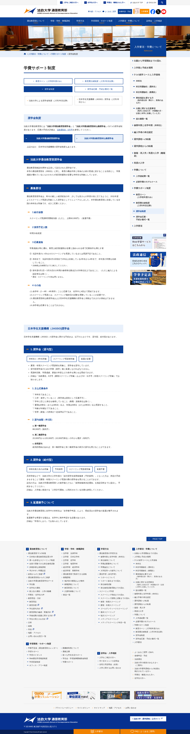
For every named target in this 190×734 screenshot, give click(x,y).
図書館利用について (71, 648)
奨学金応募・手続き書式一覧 (100, 89)
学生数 (32, 584)
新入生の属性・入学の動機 (40, 591)
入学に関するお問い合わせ (110, 668)
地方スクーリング (108, 616)
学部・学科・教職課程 (60, 22)
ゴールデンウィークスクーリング (114, 609)
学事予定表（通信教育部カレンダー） (43, 648)
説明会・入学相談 (154, 22)
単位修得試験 (106, 584)
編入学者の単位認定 (143, 132)
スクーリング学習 (106, 591)
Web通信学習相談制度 (38, 658)
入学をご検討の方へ (70, 2)
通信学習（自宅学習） (108, 574)
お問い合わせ (130, 708)
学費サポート (68, 662)
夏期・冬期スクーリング (110, 605)
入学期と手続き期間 (143, 68)
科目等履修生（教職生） (146, 92)
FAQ (145, 731)
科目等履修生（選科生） (146, 86)
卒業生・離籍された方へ (116, 2)
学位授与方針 (34, 609)
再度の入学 (139, 163)
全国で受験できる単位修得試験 (42, 564)
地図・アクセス (95, 11)
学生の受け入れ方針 (37, 619)
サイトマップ (99, 708)
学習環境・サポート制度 (102, 22)
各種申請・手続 (125, 11)
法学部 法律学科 (70, 553)
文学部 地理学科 (70, 564)
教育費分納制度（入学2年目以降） (100, 81)
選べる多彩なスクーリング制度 (42, 560)
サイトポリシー (83, 708)
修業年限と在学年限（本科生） (148, 125)
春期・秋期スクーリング (110, 602)
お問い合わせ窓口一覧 (37, 636)
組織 (30, 626)
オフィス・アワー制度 (38, 665)
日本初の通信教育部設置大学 (41, 557)
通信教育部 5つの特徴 (37, 553)
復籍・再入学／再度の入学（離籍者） (149, 154)
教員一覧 (66, 595)
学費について (140, 170)
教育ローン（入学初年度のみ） (49, 81)
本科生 (139, 81)
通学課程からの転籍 (143, 146)
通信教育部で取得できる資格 (75, 574)
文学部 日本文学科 (71, 557)
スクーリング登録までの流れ (112, 595)
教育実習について (71, 588)
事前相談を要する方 (149, 100)
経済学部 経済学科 (71, 567)
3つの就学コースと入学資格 (147, 75)
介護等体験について (72, 591)
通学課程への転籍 (142, 139)
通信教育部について (36, 22)
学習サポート (33, 651)
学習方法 (80, 22)
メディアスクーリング (110, 619)
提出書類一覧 (142, 119)
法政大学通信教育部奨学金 (48, 138)
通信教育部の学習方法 (108, 553)
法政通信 (138, 659)
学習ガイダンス (35, 655)
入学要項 (138, 226)
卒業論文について (108, 567)
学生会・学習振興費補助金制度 (75, 658)
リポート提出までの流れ (110, 581)
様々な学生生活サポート (72, 655)
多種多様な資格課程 (37, 567)
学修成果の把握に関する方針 (41, 616)
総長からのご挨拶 (35, 574)
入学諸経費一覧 (143, 176)
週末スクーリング (108, 612)
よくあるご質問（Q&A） (145, 652)
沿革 (30, 622)
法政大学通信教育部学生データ (40, 581)
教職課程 (66, 577)
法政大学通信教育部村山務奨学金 (98, 138)
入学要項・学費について (129, 22)
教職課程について (71, 584)
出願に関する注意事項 (149, 110)
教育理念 (33, 602)
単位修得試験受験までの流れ (112, 588)
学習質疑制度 (34, 662)
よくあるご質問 (110, 11)
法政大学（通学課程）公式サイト (147, 719)
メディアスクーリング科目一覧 (113, 622)
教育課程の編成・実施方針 (40, 612)
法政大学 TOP (137, 3)
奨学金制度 (49, 89)
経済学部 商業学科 (71, 571)
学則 (30, 629)
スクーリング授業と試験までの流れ (115, 598)
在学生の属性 (34, 588)
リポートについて (108, 577)
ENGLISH (152, 3)
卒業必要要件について (110, 564)
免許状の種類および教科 (74, 581)
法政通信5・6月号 (65, 130)
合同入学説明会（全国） (109, 664)
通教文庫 (66, 651)
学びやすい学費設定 (37, 571)
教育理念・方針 (34, 598)
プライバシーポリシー (64, 708)
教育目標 (33, 605)
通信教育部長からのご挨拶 (39, 577)
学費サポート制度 (58, 54)
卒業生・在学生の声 (36, 595)
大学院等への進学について (111, 571)
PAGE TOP (157, 539)
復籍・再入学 (139, 608)
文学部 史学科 (69, 560)
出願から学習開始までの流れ (147, 61)
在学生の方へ (93, 2)
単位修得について (108, 560)
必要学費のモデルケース (146, 182)
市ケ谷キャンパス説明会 (109, 661)
